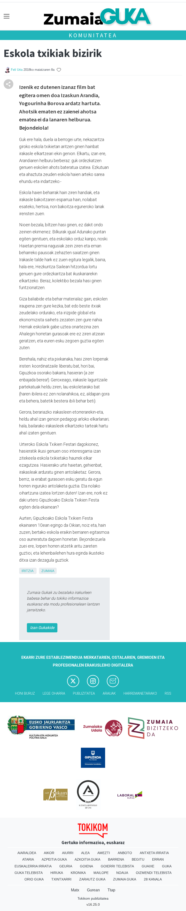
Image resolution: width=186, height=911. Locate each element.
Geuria (65, 866)
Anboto (125, 853)
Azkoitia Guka (87, 859)
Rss (168, 693)
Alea (85, 853)
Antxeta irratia (154, 853)
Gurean (93, 890)
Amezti (103, 853)
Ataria (28, 859)
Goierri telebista (117, 866)
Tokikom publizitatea (93, 898)
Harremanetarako (140, 693)
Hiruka (56, 873)
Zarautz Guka (92, 879)
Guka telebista (29, 873)
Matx (75, 890)
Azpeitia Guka (54, 859)
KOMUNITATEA (93, 35)
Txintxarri (61, 879)
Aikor (49, 853)
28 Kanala (153, 879)
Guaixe (148, 866)
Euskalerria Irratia (33, 866)
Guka (166, 866)
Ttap (111, 890)
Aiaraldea (26, 853)
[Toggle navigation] (6, 16)
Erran (158, 859)
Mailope (100, 873)
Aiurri (67, 853)
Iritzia (27, 571)
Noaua (122, 873)
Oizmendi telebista (153, 873)
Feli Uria (17, 69)
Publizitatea (84, 693)
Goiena (86, 866)
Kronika (78, 873)
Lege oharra (54, 693)
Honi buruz (25, 693)
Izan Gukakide (42, 627)
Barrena (116, 859)
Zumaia (47, 571)
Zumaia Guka (124, 879)
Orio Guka (34, 879)
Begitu (138, 859)
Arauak (109, 693)
